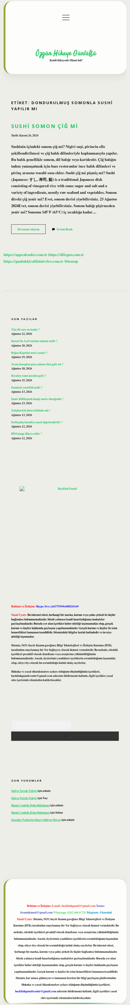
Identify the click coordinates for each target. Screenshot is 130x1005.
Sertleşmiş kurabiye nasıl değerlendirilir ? (37, 422)
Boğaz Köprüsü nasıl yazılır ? (29, 352)
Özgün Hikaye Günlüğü (66, 53)
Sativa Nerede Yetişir (24, 791)
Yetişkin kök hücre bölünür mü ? (30, 410)
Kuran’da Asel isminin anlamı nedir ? (34, 341)
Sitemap (71, 261)
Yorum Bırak (65, 229)
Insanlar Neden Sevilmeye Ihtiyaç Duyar (36, 820)
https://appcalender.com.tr (25, 254)
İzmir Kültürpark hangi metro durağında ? (37, 399)
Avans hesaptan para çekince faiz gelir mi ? (37, 364)
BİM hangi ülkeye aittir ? (26, 433)
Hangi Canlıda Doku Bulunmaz (30, 805)
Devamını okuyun (32, 230)
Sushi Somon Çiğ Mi (44, 126)
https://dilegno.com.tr (66, 254)
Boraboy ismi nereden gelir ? (28, 375)
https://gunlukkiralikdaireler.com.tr (33, 261)
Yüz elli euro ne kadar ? (25, 329)
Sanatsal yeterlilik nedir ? (27, 387)
